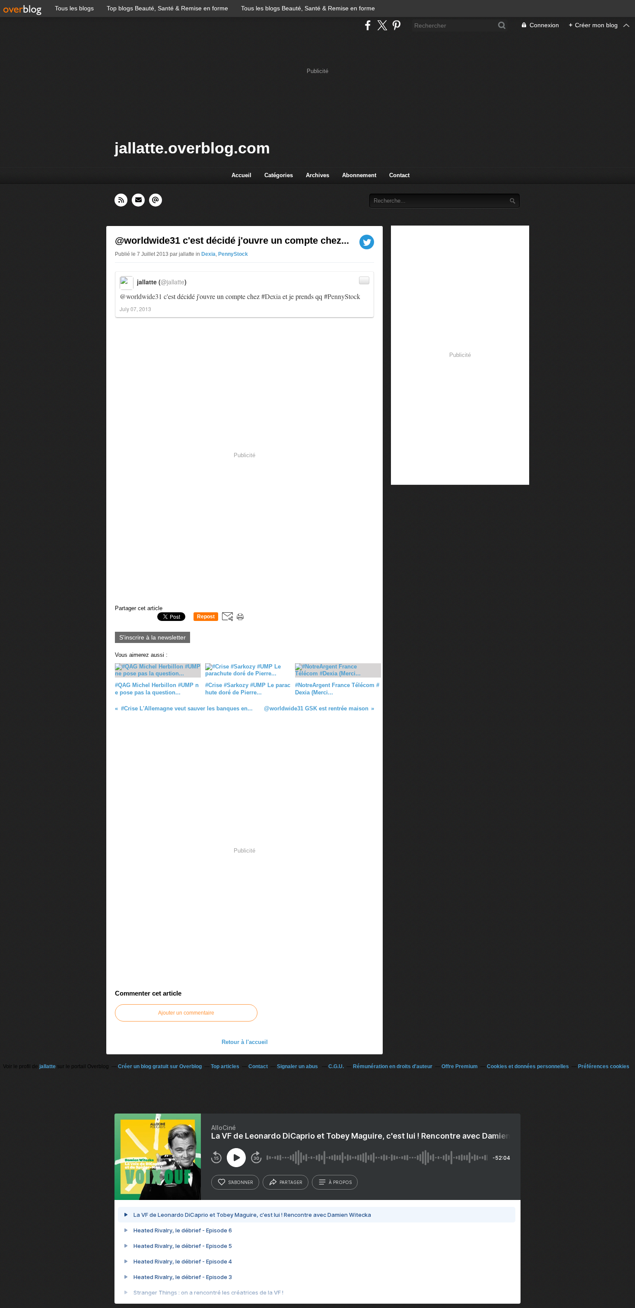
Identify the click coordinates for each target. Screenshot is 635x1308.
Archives (317, 175)
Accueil (241, 175)
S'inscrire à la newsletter (152, 637)
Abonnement (359, 175)
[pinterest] (396, 25)
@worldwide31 (141, 296)
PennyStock (233, 254)
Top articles (225, 1066)
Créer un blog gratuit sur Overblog (160, 1066)
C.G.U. (336, 1066)
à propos (340, 1182)
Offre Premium (459, 1066)
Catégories (278, 175)
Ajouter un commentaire (186, 1013)
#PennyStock (342, 296)
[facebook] (367, 25)
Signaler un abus (298, 1066)
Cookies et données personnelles (528, 1066)
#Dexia (271, 296)
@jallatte (172, 281)
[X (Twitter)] (382, 25)
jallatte (47, 1066)
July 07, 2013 (135, 308)
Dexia (208, 254)
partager (290, 1182)
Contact (399, 175)
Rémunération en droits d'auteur (392, 1066)
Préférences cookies (603, 1066)
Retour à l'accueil (245, 1042)
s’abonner (240, 1182)
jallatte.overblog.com (192, 148)
